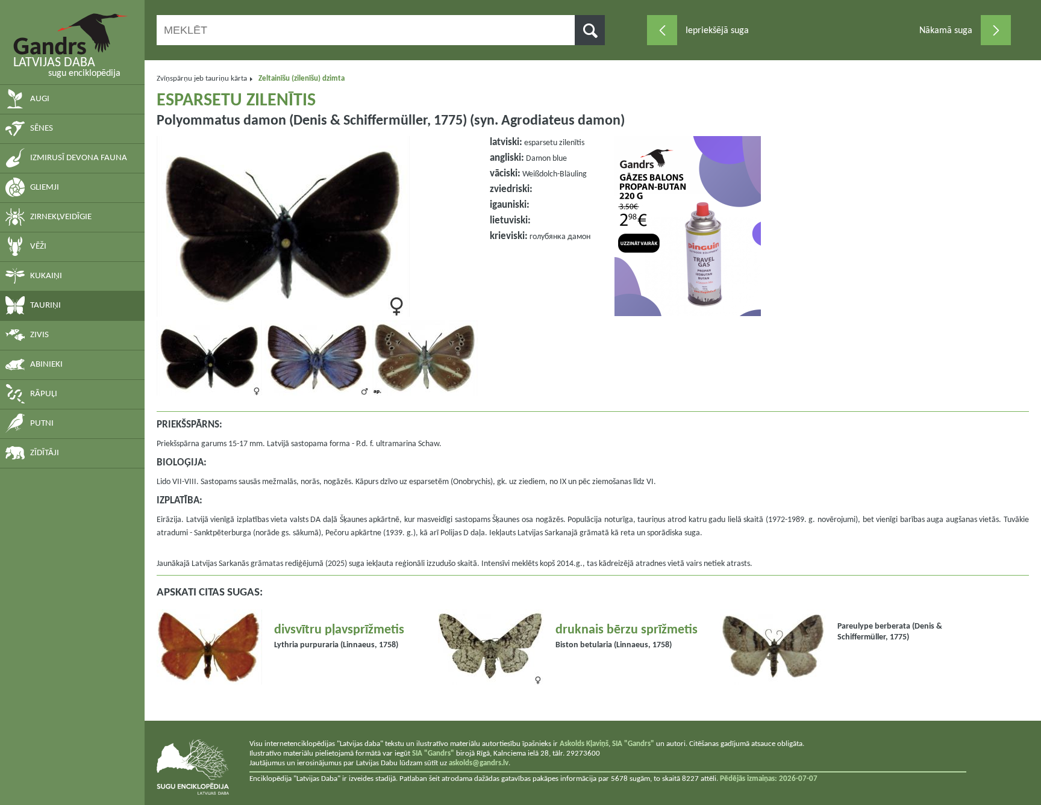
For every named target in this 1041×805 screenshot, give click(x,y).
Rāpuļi (43, 394)
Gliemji (44, 187)
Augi (39, 99)
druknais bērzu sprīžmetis (626, 630)
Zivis (39, 335)
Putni (42, 423)
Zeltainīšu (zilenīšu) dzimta (301, 78)
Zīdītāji (44, 453)
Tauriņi (45, 305)
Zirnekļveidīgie (61, 217)
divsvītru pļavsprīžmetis (339, 630)
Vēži (38, 246)
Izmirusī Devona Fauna (78, 158)
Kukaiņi (46, 276)
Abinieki (46, 364)
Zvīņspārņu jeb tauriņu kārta (202, 78)
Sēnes (41, 128)
